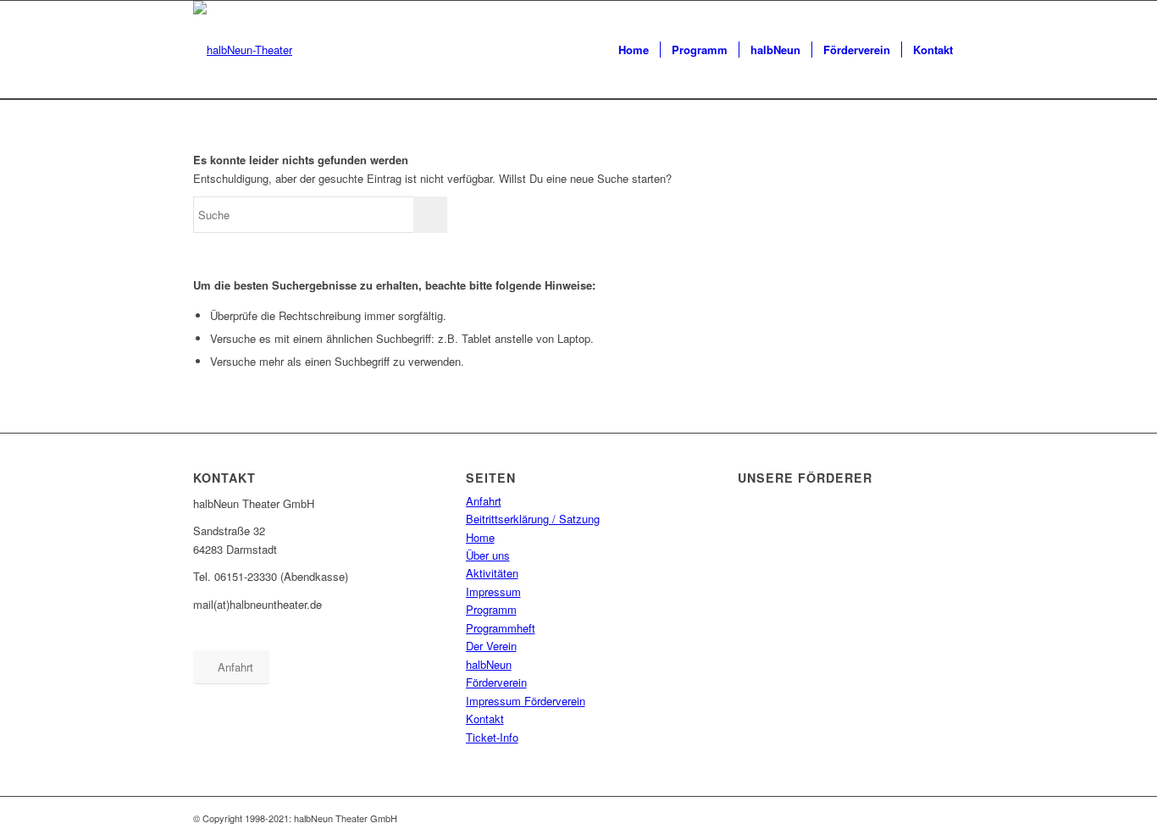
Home (480, 537)
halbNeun (489, 664)
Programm (491, 609)
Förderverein (496, 682)
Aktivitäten (492, 573)
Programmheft (500, 628)
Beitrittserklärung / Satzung (533, 519)
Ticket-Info (492, 737)
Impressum (493, 591)
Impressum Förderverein (525, 701)
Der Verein (491, 646)
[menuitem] (633, 50)
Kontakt (485, 718)
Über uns (488, 555)
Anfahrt (483, 501)
